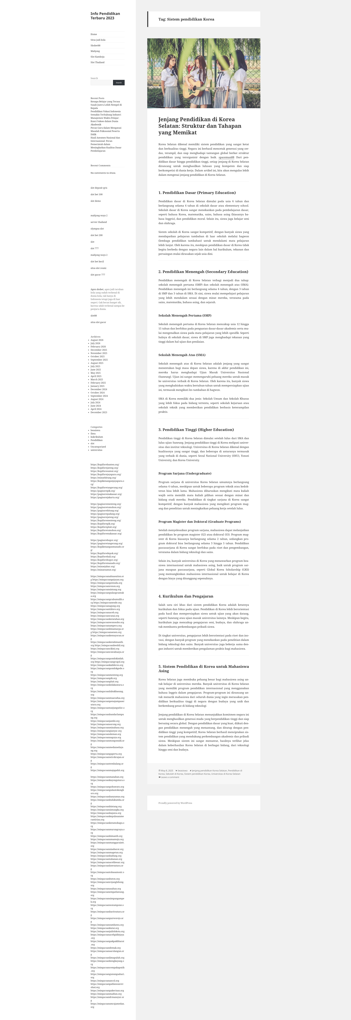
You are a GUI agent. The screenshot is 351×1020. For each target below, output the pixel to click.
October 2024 (98, 392)
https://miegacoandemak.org (106, 947)
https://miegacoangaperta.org (106, 753)
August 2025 (97, 363)
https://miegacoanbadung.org (106, 855)
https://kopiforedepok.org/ (104, 553)
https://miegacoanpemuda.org (106, 582)
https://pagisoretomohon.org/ (106, 507)
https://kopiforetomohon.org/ (106, 530)
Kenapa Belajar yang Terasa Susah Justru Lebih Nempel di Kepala (106, 105)
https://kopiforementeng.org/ (106, 520)
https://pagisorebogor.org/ (104, 540)
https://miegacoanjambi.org (105, 720)
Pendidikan (97, 440)
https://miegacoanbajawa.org (106, 813)
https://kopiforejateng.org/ (104, 467)
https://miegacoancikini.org (105, 648)
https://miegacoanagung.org (105, 605)
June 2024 (96, 405)
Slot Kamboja (97, 56)
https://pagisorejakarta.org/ (105, 497)
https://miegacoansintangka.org (107, 809)
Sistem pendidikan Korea (197, 773)
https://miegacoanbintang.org (106, 806)
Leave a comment (170, 777)
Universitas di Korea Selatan (225, 773)
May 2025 (96, 372)
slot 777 (95, 248)
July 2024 (95, 402)
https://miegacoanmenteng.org (107, 674)
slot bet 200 (97, 235)
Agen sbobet (97, 289)
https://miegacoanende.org (108, 602)
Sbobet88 (95, 45)
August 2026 (97, 340)
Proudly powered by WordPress (175, 803)
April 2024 (96, 409)
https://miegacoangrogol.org (109, 661)
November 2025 (99, 353)
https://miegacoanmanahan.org (107, 776)
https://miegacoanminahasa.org (107, 727)
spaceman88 (226, 157)
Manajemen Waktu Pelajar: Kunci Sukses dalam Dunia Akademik (105, 121)
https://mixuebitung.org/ (103, 477)
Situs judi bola (98, 39)
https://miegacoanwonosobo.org (107, 622)
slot (92, 241)
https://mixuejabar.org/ (103, 566)
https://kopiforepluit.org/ (104, 526)
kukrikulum (97, 436)
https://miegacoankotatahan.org (107, 619)
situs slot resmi (98, 268)
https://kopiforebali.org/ (103, 556)
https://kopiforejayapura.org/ (106, 474)
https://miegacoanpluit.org (104, 681)
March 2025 (97, 379)
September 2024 (99, 395)
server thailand (99, 222)
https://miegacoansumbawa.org (107, 924)
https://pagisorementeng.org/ (106, 503)
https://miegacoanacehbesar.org (107, 862)
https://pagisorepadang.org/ (105, 513)
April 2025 (96, 376)
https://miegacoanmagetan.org (107, 852)
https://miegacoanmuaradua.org (107, 697)
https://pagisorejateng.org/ (104, 517)
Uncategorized (98, 446)
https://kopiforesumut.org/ (104, 471)
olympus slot (97, 228)
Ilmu (93, 433)
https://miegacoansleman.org (106, 734)
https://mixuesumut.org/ (103, 569)
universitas (96, 450)
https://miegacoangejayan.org (108, 579)
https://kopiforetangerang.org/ (107, 487)
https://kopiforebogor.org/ (104, 559)
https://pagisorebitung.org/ (105, 510)
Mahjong (95, 51)
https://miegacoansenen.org (106, 632)
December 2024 (99, 389)
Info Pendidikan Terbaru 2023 (105, 15)
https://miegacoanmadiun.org (106, 993)
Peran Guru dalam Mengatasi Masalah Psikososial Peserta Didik (106, 131)
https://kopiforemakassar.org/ (106, 533)
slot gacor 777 (98, 274)
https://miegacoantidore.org (105, 609)
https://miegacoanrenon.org (105, 586)
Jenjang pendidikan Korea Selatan (209, 770)
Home (94, 34)
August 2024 (97, 399)
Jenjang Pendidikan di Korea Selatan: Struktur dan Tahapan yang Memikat (199, 125)
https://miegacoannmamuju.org (107, 839)
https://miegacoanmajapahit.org (107, 770)
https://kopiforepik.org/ (103, 523)
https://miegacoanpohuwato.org (107, 786)
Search (94, 78)
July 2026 (95, 343)
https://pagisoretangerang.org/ (107, 543)
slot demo (96, 200)
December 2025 (99, 349)
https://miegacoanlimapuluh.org (107, 957)
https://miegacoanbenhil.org (109, 645)
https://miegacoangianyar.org (106, 730)
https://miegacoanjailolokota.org (107, 931)
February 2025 (98, 382)
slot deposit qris (99, 187)
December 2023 (99, 412)
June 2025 (96, 369)
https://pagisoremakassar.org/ (106, 494)
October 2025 (98, 356)
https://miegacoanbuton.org (105, 878)
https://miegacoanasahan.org (106, 888)
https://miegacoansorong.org (106, 724)
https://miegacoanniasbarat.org (107, 849)
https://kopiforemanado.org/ (105, 563)
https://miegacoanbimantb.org (106, 836)
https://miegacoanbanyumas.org (107, 796)
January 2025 (97, 386)
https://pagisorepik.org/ (103, 490)
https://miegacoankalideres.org (107, 665)
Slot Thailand (97, 62)
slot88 (94, 315)
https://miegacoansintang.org (106, 589)
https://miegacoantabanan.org (106, 859)
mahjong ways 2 (99, 215)
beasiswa (95, 430)
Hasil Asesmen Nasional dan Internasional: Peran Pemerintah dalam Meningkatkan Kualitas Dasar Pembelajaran (106, 144)
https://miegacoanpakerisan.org (107, 990)
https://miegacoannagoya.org (106, 737)
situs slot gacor (98, 322)
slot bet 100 (97, 194)
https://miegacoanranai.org (105, 615)
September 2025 (99, 359)
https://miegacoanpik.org (104, 678)
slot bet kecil (97, 261)
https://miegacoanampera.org (106, 625)
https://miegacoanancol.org (105, 980)
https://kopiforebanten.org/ (105, 464)
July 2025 (95, 366)
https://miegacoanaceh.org (104, 612)
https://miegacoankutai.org (105, 928)
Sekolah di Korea (174, 773)
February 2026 (98, 346)
